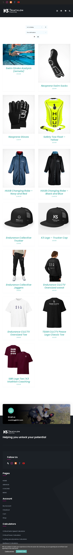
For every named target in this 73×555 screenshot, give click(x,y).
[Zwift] (11, 2)
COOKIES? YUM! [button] (21, 551)
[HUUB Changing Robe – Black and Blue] (54, 150)
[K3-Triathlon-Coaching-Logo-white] (13, 9)
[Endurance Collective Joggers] (19, 251)
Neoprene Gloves (18, 137)
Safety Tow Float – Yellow (54, 138)
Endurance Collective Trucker (18, 239)
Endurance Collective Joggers (18, 286)
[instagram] (7, 2)
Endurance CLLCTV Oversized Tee (19, 333)
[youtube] (19, 2)
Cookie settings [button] (9, 551)
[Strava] (3, 2)
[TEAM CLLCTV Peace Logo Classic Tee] (54, 298)
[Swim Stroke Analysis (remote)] (19, 45)
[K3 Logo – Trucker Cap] (54, 204)
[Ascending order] (45, 27)
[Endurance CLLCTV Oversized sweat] (54, 251)
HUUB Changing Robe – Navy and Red (19, 192)
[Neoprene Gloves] (19, 96)
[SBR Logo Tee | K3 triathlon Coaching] (19, 345)
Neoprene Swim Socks (54, 86)
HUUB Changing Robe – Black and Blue (54, 192)
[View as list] (38, 36)
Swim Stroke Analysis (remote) (19, 69)
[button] (69, 11)
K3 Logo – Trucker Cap (54, 237)
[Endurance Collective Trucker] (19, 204)
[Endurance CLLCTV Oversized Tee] (19, 298)
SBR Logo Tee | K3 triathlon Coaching (18, 380)
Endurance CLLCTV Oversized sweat (54, 286)
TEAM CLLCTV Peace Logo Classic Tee (54, 333)
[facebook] (15, 2)
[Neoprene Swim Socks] (54, 45)
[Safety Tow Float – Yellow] (54, 96)
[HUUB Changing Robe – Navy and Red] (19, 150)
